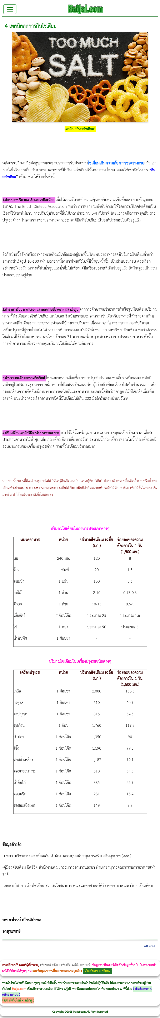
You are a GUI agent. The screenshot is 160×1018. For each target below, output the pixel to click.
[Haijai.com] (86, 9)
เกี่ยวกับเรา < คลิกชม (97, 971)
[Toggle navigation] (9, 9)
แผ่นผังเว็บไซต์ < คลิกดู (18, 1000)
